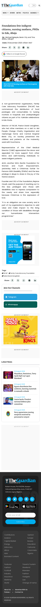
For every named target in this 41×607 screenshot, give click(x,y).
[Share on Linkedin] (28, 47)
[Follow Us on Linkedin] (26, 499)
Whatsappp (13, 304)
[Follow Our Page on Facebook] (9, 499)
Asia (6, 553)
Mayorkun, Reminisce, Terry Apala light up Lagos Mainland (25, 376)
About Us (7, 590)
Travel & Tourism (29, 564)
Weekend (26, 567)
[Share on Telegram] (23, 47)
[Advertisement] (20, 447)
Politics (26, 13)
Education (31, 544)
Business (34, 13)
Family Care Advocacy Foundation (22, 273)
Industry (7, 573)
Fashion (7, 567)
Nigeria (30, 553)
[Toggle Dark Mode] (32, 5)
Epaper (12, 13)
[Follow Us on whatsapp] (32, 499)
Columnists (32, 550)
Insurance (8, 576)
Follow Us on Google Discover (15, 54)
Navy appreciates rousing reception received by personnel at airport (24, 414)
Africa (6, 550)
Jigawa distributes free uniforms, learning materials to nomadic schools (25, 388)
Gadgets (26, 576)
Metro (18, 13)
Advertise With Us (21, 590)
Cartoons (31, 547)
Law (24, 580)
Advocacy (8, 547)
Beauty (30, 541)
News (5, 13)
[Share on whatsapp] (19, 47)
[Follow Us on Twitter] (14, 499)
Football (7, 570)
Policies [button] (7, 592)
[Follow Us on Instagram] (20, 499)
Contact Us (19, 592)
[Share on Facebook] (9, 47)
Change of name (29, 583)
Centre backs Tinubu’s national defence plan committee (22, 401)
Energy (7, 544)
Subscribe (20, 522)
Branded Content (11, 556)
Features (8, 564)
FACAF (5, 273)
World (6, 583)
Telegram (12, 297)
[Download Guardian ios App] (29, 506)
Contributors (9, 535)
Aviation (7, 538)
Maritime (7, 580)
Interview (26, 570)
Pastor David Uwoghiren (11, 276)
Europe (30, 538)
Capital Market (10, 541)
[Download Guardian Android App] (12, 506)
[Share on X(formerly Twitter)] (14, 47)
